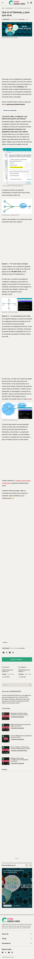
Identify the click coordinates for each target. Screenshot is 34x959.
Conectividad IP (9, 8)
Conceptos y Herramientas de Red (19, 750)
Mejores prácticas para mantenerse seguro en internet (21, 725)
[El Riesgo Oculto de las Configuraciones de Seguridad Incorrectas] (5, 761)
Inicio (3, 8)
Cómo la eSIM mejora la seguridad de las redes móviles (21, 736)
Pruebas (4, 674)
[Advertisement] (17, 58)
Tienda (4, 938)
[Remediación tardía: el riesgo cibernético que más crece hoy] (5, 716)
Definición (5, 642)
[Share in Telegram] (9, 652)
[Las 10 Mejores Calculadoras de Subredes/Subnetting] (17, 888)
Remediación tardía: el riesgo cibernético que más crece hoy (19, 714)
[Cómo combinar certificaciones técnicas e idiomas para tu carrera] (5, 750)
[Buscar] (30, 684)
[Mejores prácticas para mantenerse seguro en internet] (5, 727)
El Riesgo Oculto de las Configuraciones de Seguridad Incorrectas (19, 759)
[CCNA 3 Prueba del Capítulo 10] (9, 672)
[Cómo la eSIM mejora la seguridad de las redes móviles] (5, 738)
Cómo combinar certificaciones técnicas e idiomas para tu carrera (20, 747)
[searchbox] (15, 685)
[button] (3, 3)
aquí (29, 399)
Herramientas (6, 943)
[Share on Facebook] (3, 652)
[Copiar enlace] (13, 652)
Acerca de (5, 934)
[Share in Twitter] (6, 652)
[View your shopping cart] (31, 3)
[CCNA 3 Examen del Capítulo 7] (24, 672)
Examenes (21, 674)
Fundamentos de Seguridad (17, 716)
